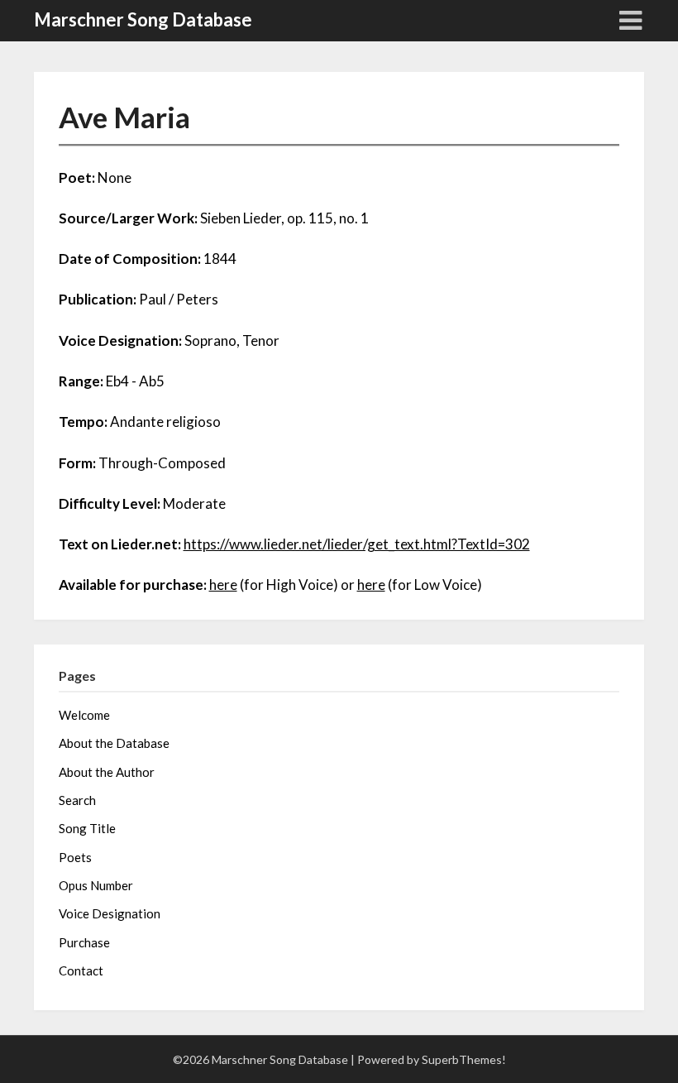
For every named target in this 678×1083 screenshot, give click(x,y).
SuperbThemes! (464, 1059)
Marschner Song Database (143, 19)
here (223, 584)
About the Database (114, 743)
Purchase (84, 942)
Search (77, 800)
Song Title (87, 828)
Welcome (84, 714)
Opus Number (96, 885)
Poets (75, 857)
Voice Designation (109, 913)
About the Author (107, 771)
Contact (81, 970)
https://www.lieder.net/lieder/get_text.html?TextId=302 (357, 544)
